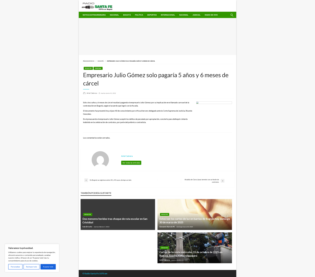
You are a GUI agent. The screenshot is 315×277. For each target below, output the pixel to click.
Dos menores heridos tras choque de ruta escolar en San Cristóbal (114, 220)
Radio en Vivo (211, 15)
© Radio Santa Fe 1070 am (94, 273)
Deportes (152, 15)
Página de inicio (88, 61)
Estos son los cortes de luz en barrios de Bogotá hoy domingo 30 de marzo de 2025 (194, 220)
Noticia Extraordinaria (94, 15)
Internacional (168, 15)
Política (139, 15)
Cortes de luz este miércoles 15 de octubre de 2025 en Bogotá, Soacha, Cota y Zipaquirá (190, 253)
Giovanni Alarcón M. (167, 227)
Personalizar (15, 267)
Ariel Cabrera (92, 93)
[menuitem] (94, 15)
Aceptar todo (48, 267)
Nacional (114, 15)
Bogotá (127, 15)
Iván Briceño (87, 227)
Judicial (197, 15)
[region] (32, 258)
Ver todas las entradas (131, 163)
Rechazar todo (31, 267)
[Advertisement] (157, 36)
